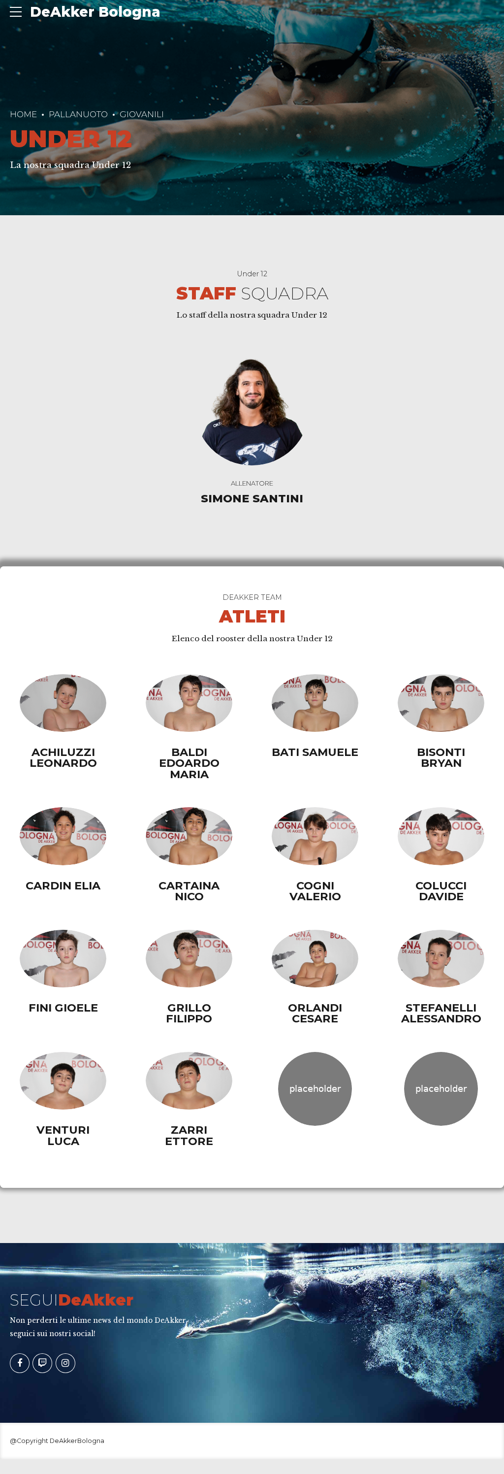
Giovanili (142, 114)
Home (23, 114)
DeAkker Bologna (95, 11)
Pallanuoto (78, 114)
